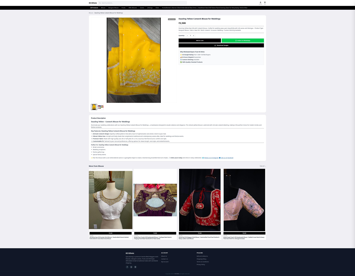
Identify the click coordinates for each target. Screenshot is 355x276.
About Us (164, 256)
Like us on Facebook (227, 158)
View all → (263, 166)
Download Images (222, 45)
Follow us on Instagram (211, 158)
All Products (94, 8)
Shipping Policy (201, 259)
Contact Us (164, 259)
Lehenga (150, 8)
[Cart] (265, 2)
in (131, 267)
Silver (157, 8)
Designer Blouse (113, 8)
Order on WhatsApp (243, 40)
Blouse (103, 8)
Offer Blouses (133, 8)
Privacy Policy (201, 264)
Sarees (142, 8)
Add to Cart (199, 40)
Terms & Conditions (203, 262)
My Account (164, 262)
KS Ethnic (93, 3)
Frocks (123, 8)
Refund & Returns (202, 256)
